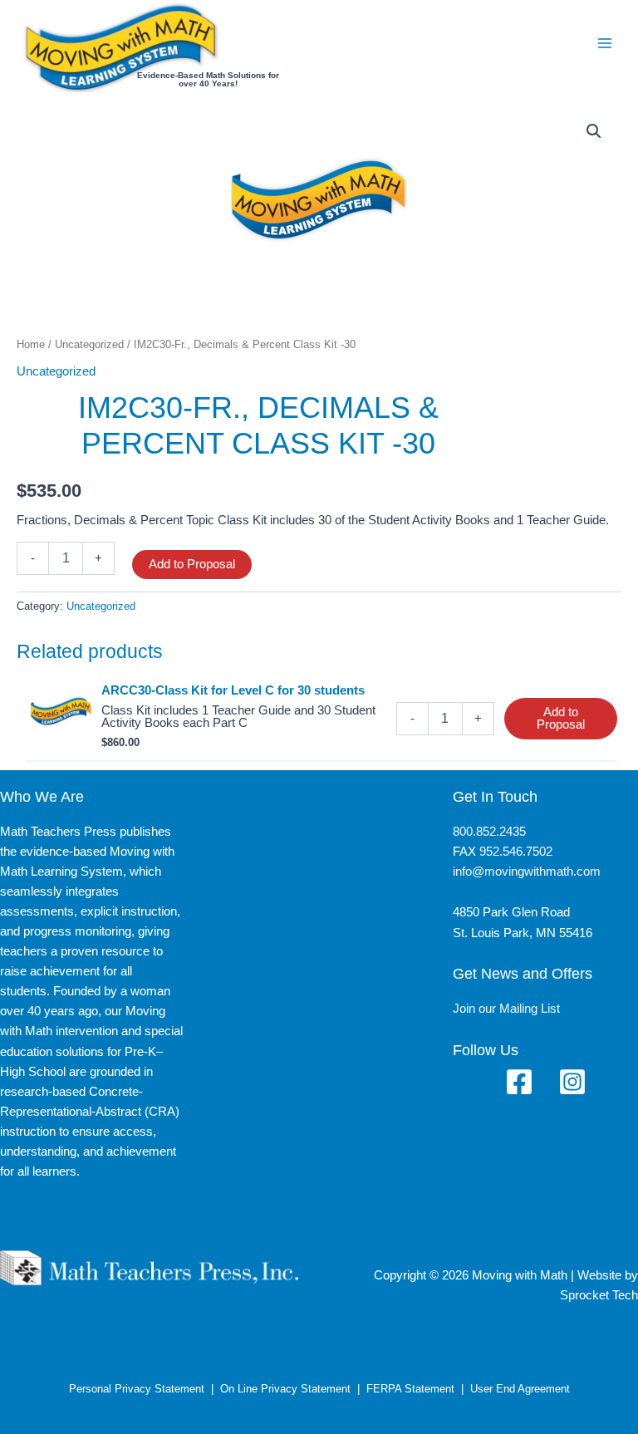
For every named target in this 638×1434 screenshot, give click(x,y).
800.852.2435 (489, 831)
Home (31, 344)
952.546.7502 (515, 851)
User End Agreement (520, 1388)
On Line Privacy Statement (285, 1388)
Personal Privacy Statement (136, 1388)
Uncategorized (89, 344)
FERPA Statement (410, 1388)
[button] (594, 131)
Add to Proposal (192, 564)
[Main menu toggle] (604, 42)
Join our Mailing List (506, 1008)
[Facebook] (519, 1082)
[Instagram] (572, 1082)
